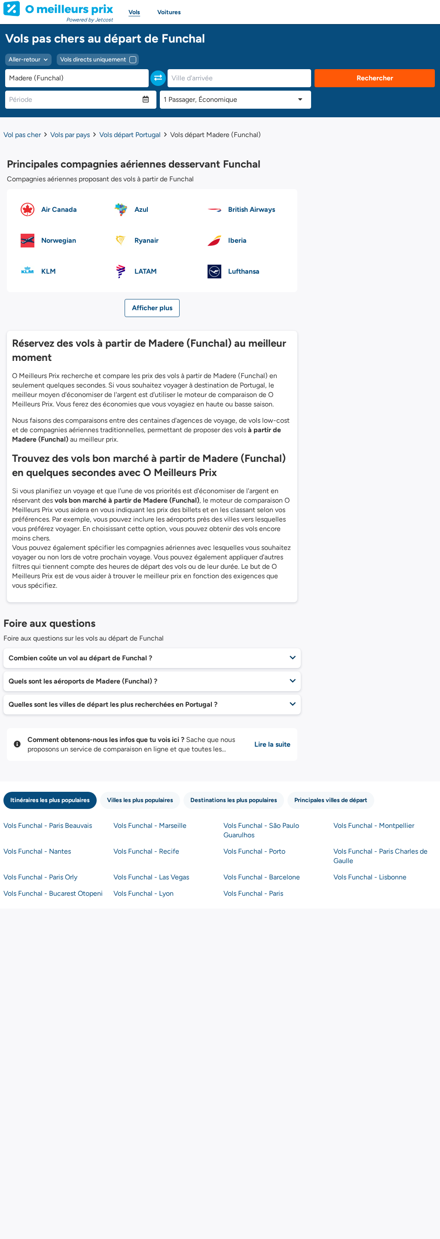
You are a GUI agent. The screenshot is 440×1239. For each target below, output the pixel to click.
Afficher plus (152, 308)
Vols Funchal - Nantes (37, 851)
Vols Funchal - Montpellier (373, 825)
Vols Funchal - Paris (253, 893)
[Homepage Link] (58, 8)
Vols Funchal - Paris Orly (40, 877)
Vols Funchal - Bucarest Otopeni (53, 893)
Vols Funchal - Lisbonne (369, 877)
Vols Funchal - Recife (146, 851)
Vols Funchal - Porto (254, 851)
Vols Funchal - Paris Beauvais (47, 825)
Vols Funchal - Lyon (143, 893)
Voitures (169, 12)
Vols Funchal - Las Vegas (151, 877)
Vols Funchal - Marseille (149, 825)
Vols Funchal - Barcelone (261, 877)
